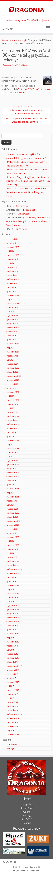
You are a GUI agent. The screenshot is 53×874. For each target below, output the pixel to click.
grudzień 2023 (12, 368)
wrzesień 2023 (12, 380)
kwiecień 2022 (12, 448)
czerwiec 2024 (12, 343)
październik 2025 (13, 279)
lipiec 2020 (11, 533)
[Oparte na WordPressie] (39, 866)
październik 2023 (13, 376)
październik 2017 (13, 666)
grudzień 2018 (12, 609)
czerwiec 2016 (12, 726)
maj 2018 (10, 637)
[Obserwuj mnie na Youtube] (12, 28)
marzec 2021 (12, 500)
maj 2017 (10, 686)
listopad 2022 (12, 420)
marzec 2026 (12, 259)
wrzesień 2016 (12, 718)
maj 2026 (10, 251)
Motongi (22, 40)
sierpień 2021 (12, 480)
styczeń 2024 (12, 363)
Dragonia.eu (23, 867)
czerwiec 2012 (12, 734)
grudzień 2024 (12, 319)
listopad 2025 (12, 275)
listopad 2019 (12, 565)
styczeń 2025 (12, 315)
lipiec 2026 (11, 243)
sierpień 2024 (12, 335)
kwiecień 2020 (12, 545)
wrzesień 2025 (12, 283)
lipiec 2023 (11, 388)
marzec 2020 (12, 549)
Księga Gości (22, 206)
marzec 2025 (12, 307)
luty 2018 (10, 649)
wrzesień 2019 (12, 573)
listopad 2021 (12, 468)
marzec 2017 (12, 694)
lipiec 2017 (11, 678)
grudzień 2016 (12, 706)
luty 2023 (10, 408)
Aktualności (11, 744)
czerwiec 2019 (12, 585)
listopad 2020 (12, 517)
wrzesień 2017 (12, 670)
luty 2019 (10, 601)
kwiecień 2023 (12, 400)
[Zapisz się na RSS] (3, 28)
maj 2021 (10, 492)
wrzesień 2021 (12, 476)
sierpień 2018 (12, 625)
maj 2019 (10, 589)
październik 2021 (13, 472)
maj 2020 (10, 541)
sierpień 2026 (12, 239)
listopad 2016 (12, 710)
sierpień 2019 (12, 577)
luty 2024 (10, 359)
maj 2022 (10, 444)
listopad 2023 (12, 372)
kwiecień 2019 (12, 593)
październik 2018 (13, 617)
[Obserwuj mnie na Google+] (9, 28)
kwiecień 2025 (12, 303)
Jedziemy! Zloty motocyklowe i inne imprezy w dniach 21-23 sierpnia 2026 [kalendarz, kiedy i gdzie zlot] (28, 181)
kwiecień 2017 (12, 690)
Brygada (27, 804)
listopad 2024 (12, 323)
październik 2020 (13, 521)
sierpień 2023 (12, 384)
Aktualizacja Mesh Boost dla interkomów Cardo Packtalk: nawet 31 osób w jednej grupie (26, 192)
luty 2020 (10, 553)
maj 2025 (10, 299)
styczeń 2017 (12, 702)
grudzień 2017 (12, 658)
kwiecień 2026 (12, 255)
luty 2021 (10, 504)
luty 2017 (10, 698)
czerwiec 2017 (12, 682)
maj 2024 (10, 347)
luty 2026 (10, 263)
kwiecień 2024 (12, 351)
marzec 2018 (12, 645)
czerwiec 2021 (12, 488)
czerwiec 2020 (12, 537)
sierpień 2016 (12, 722)
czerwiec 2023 (12, 392)
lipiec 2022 (11, 436)
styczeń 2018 (12, 653)
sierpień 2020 (12, 529)
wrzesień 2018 (12, 621)
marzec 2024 (12, 355)
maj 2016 (10, 730)
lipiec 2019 (11, 581)
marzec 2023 (12, 404)
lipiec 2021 (11, 484)
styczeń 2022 (12, 460)
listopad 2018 (12, 613)
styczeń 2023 (12, 412)
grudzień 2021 (12, 464)
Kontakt (27, 822)
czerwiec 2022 (12, 440)
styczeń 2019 (12, 605)
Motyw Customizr (33, 870)
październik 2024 (13, 327)
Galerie (26, 811)
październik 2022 (13, 424)
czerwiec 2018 (12, 633)
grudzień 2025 (12, 271)
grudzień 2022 (12, 416)
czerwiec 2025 (12, 295)
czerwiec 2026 (12, 247)
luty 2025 (10, 311)
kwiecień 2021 (12, 496)
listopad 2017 (12, 662)
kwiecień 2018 (12, 641)
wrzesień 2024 (12, 331)
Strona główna (8, 40)
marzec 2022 (12, 452)
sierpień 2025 (12, 287)
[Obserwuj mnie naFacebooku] (6, 28)
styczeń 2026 (12, 267)
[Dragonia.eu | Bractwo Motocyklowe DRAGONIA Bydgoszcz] (26, 9)
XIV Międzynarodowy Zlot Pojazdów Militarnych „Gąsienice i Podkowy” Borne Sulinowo (28, 221)
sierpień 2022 (12, 432)
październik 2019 (13, 569)
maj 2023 (10, 396)
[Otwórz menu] (48, 28)
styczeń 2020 (12, 557)
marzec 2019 (12, 597)
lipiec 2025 (11, 291)
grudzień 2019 (12, 561)
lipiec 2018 (11, 629)
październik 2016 (13, 714)
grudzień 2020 (12, 513)
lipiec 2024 (11, 339)
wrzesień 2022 (12, 428)
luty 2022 (10, 456)
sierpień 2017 (12, 674)
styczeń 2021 (12, 508)
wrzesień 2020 (12, 525)
